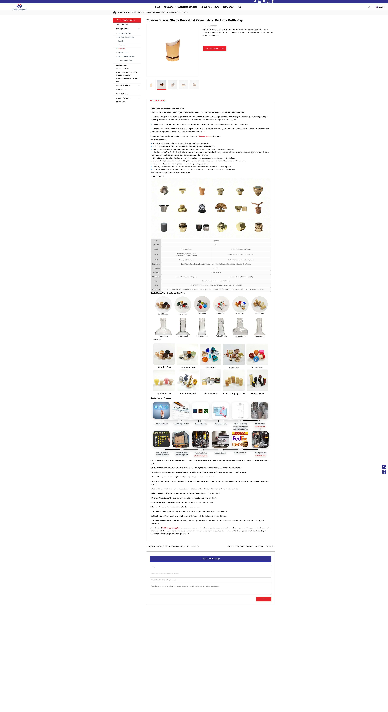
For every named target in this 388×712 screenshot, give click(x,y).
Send (263, 599)
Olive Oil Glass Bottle (123, 75)
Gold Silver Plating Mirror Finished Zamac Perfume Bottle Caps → (251, 546)
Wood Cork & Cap (124, 33)
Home (120, 12)
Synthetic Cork (123, 52)
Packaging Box (121, 65)
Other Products (121, 89)
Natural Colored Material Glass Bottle (127, 80)
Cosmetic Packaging (123, 85)
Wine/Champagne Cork (126, 56)
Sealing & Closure (122, 29)
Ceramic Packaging (123, 98)
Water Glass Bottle (122, 69)
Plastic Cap (122, 45)
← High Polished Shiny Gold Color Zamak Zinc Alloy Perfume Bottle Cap (173, 546)
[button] (198, 85)
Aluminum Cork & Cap (126, 37)
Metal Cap (121, 49)
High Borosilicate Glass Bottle (127, 72)
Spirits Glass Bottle (123, 24)
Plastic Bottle (121, 102)
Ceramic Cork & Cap (125, 60)
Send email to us (216, 49)
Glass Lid (121, 41)
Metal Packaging (122, 94)
